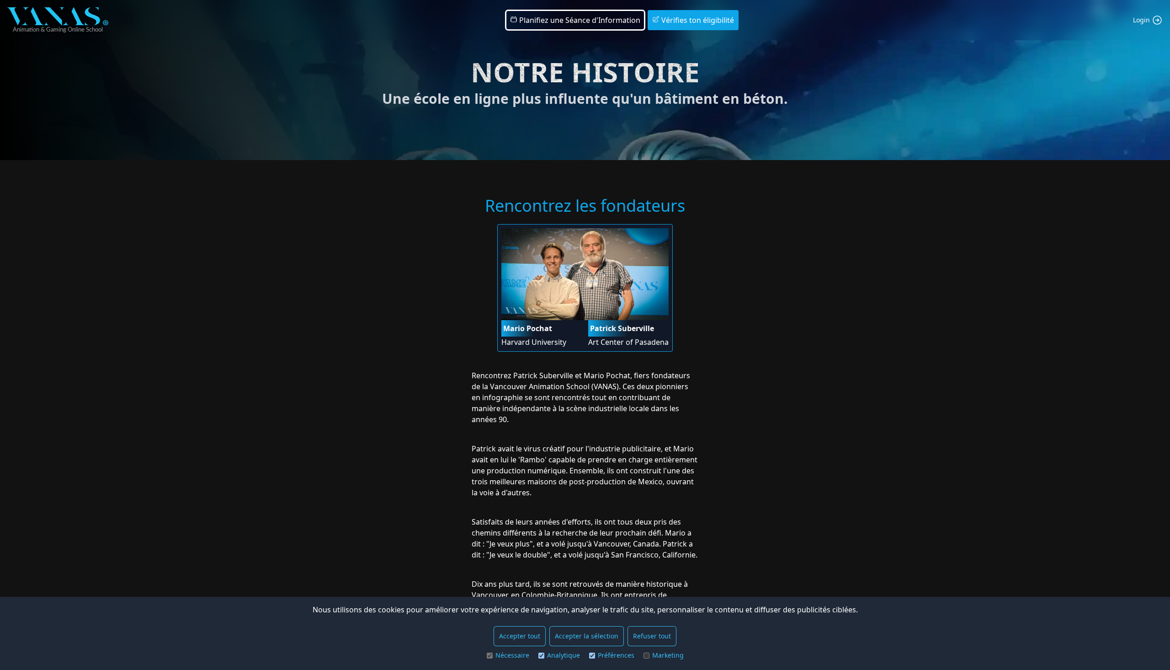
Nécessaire (512, 655)
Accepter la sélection (586, 636)
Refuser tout (652, 636)
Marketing (668, 655)
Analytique (563, 655)
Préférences (616, 655)
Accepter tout (519, 636)
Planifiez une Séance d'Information (578, 20)
